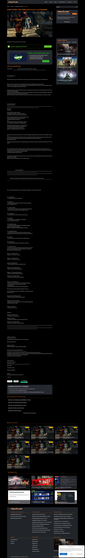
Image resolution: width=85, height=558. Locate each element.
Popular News (34, 547)
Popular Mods (34, 543)
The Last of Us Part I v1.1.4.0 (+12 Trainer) (61, 521)
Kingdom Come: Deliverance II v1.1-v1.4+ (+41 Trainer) (42, 522)
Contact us (12, 541)
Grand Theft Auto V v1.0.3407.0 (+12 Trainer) (62, 533)
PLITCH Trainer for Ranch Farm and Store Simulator (41, 530)
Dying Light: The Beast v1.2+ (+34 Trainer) (39, 520)
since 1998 (74, 13)
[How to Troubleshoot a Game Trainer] (66, 482)
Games (12, 6)
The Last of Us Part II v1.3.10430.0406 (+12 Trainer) (63, 525)
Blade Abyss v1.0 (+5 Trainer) (59, 531)
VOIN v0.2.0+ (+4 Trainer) (58, 529)
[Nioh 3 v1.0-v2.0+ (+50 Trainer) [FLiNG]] (19, 482)
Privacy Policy (55, 556)
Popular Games (35, 539)
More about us (67, 21)
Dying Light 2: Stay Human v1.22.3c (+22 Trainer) (62, 516)
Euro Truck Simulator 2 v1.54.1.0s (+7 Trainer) (62, 527)
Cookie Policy (71, 556)
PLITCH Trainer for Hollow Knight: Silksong (39, 528)
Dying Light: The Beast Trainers (16, 514)
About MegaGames (14, 539)
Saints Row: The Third (19, 6)
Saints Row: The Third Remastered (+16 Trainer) (17, 402)
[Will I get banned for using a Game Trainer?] (42, 482)
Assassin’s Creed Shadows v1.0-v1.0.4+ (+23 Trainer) (63, 514)
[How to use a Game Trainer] (66, 497)
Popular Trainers (35, 541)
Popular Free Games (35, 551)
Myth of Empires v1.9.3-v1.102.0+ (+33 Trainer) (62, 523)
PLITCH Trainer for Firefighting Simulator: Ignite (40, 524)
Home (8, 6)
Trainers (26, 6)
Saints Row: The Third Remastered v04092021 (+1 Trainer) (33, 392)
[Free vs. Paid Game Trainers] (42, 497)
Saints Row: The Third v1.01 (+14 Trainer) (16, 408)
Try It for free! (48, 46)
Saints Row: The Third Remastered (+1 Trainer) (17, 405)
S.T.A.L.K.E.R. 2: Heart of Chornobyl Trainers (18, 516)
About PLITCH (46, 61)
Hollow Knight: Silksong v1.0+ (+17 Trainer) (39, 518)
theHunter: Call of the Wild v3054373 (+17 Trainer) (41, 516)
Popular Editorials (35, 549)
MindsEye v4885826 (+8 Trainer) (38, 526)
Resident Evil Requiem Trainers (16, 518)
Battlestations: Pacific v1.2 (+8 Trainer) (39, 532)
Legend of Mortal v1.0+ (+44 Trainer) (38, 514)
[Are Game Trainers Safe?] (19, 497)
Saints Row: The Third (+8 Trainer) (14, 410)
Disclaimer (12, 543)
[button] (83, 546)
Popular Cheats (35, 545)
